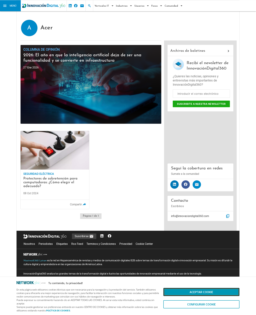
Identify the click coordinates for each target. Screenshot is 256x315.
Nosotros (29, 244)
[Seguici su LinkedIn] (102, 236)
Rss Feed (77, 244)
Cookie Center (144, 244)
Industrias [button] (121, 6)
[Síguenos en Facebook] (185, 184)
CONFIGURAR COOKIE (201, 304)
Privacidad (125, 244)
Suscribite (201, 103)
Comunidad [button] (171, 6)
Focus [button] (154, 6)
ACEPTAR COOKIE (201, 292)
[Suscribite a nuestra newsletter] (197, 184)
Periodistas (45, 244)
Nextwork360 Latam (35, 260)
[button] (10, 5)
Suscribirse (82, 236)
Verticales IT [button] (102, 6)
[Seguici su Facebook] (109, 236)
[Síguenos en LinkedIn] (174, 184)
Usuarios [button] (139, 6)
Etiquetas (62, 244)
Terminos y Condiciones (101, 244)
